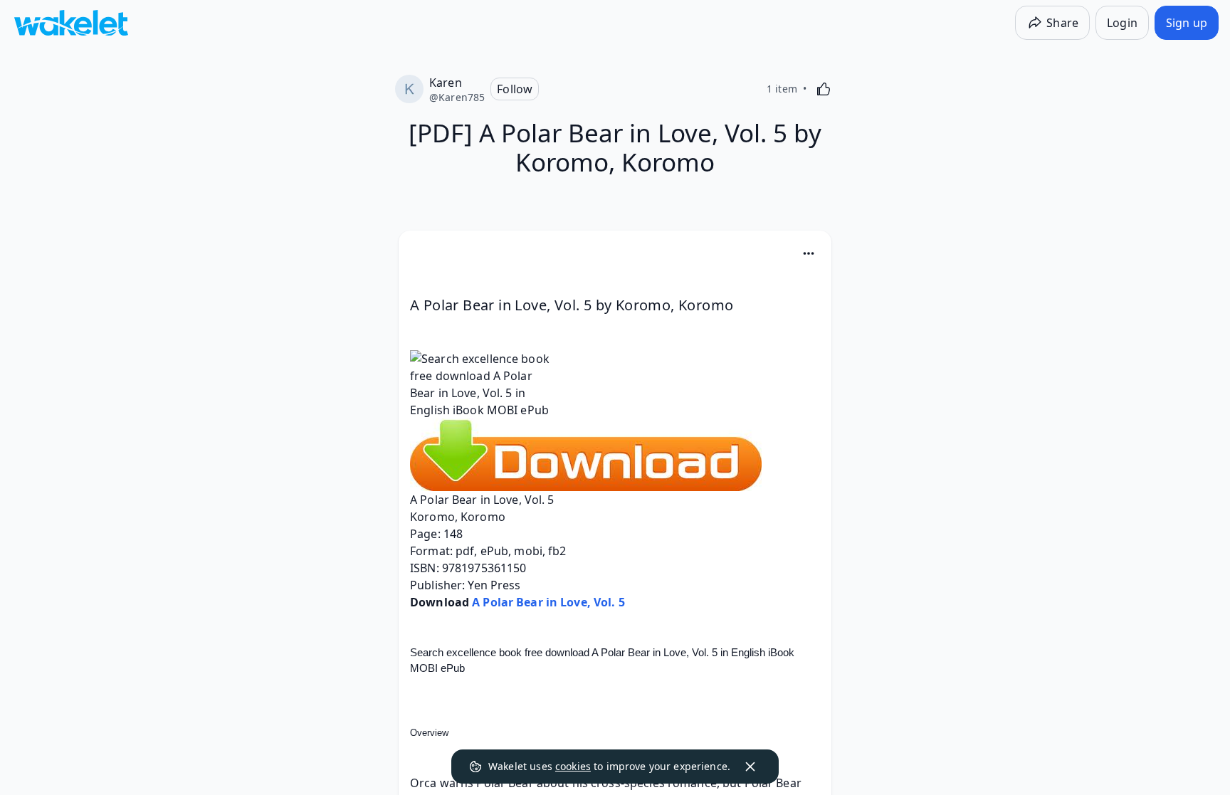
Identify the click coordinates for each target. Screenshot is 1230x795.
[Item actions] (808, 253)
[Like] (823, 89)
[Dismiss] (750, 766)
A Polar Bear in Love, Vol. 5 (548, 602)
